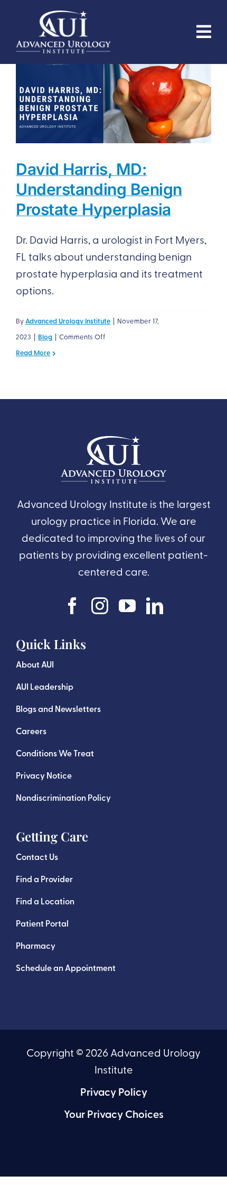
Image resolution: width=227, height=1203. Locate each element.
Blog (45, 337)
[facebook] (72, 605)
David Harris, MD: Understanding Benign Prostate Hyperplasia (99, 189)
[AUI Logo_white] (63, 16)
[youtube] (127, 605)
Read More (33, 353)
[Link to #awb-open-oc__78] (203, 31)
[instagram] (99, 605)
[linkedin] (154, 605)
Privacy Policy (113, 1093)
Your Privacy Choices (114, 1115)
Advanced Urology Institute (67, 321)
